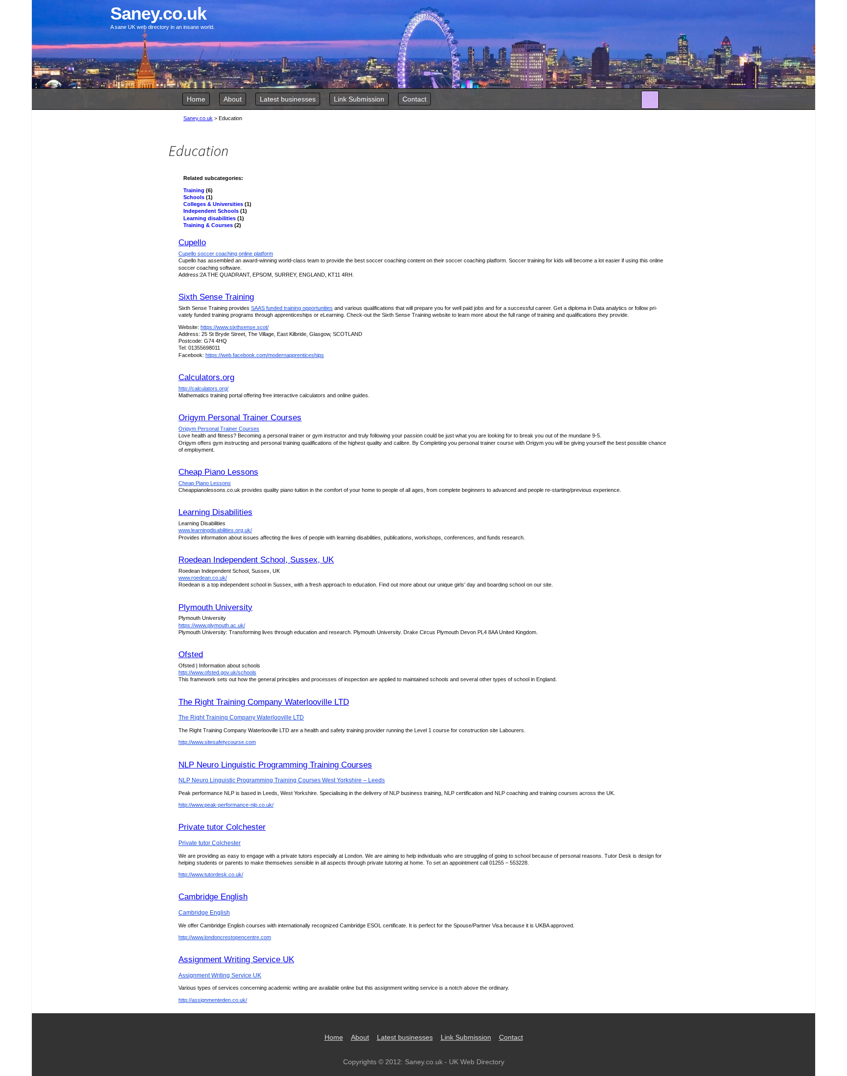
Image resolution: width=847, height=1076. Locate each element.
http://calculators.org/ (203, 388)
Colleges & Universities (213, 204)
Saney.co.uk (198, 118)
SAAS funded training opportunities (292, 308)
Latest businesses (288, 99)
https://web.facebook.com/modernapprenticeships (264, 355)
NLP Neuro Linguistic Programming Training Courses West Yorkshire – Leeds (281, 780)
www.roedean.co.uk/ (202, 578)
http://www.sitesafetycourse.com (217, 742)
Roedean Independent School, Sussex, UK (256, 559)
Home (196, 99)
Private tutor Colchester (222, 827)
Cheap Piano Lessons (218, 472)
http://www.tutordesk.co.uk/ (210, 874)
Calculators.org (206, 377)
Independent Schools (211, 211)
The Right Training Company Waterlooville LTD (263, 702)
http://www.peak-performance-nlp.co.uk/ (226, 805)
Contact (414, 99)
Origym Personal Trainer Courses (239, 417)
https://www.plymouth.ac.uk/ (211, 625)
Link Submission (359, 99)
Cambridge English (213, 896)
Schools (193, 197)
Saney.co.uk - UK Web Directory (454, 1062)
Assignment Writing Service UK (236, 959)
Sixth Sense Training (216, 297)
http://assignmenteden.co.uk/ (212, 1000)
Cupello (192, 242)
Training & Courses (208, 225)
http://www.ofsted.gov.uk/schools (217, 672)
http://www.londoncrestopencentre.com (224, 937)
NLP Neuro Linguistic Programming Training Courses (275, 764)
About (233, 99)
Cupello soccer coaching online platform (225, 253)
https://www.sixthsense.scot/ (234, 327)
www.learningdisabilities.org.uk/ (215, 530)
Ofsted (190, 654)
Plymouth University (215, 607)
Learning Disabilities (215, 512)
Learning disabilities (209, 218)
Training (193, 190)
